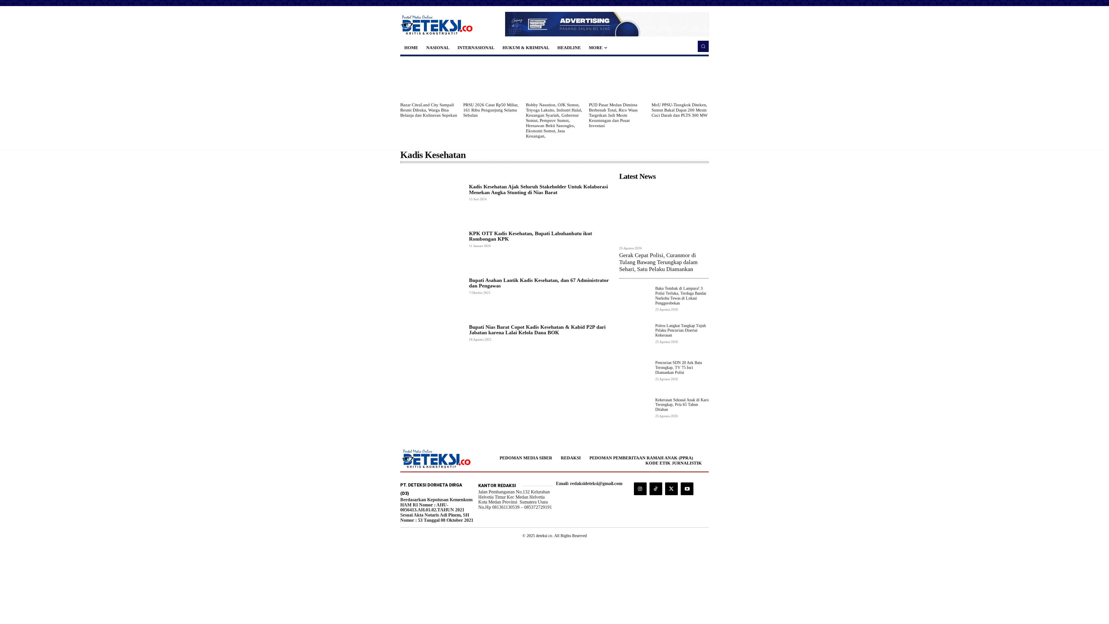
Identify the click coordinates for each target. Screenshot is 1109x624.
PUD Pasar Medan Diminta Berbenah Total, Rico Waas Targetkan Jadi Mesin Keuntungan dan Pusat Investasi (613, 115)
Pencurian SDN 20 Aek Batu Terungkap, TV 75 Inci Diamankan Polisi (678, 368)
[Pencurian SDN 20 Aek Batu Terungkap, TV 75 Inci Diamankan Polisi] (635, 376)
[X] (671, 488)
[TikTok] (656, 488)
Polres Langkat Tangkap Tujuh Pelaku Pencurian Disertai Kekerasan (680, 331)
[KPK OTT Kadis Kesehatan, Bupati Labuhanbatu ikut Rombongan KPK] (431, 239)
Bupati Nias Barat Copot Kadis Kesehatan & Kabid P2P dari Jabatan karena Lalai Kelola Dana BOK (537, 330)
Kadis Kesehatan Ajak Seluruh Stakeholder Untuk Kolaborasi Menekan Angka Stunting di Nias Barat (538, 189)
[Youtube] (687, 488)
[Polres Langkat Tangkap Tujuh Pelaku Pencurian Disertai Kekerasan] (635, 339)
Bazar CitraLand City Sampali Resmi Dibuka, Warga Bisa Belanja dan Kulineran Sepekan (428, 110)
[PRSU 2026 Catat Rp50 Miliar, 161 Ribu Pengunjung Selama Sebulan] (491, 79)
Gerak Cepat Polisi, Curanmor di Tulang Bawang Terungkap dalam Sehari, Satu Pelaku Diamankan (658, 262)
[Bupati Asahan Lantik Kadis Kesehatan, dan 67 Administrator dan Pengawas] (431, 285)
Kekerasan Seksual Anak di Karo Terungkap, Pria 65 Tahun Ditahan (682, 405)
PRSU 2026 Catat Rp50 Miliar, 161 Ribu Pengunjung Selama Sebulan (490, 110)
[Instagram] (640, 488)
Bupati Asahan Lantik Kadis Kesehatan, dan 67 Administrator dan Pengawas (539, 283)
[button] (703, 46)
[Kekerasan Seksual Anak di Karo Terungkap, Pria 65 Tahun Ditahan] (635, 413)
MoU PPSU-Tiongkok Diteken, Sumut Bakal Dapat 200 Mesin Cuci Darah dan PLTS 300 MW (680, 110)
